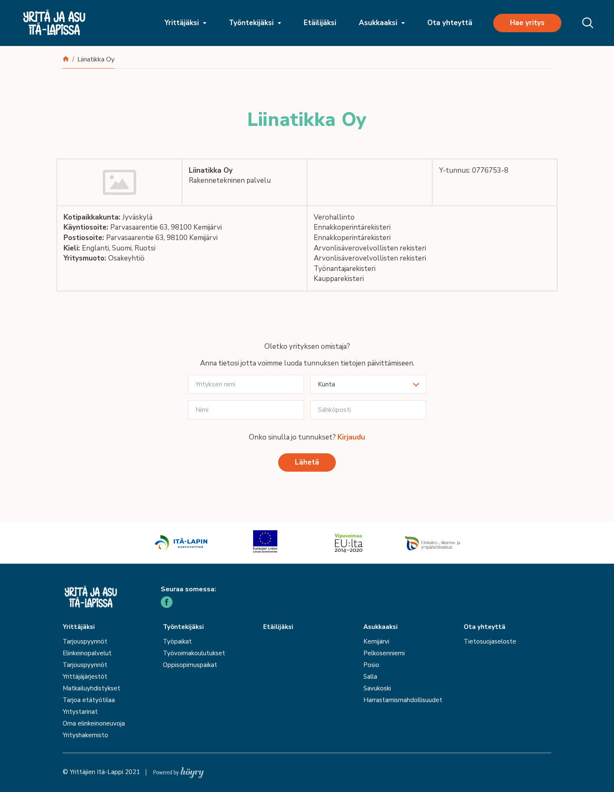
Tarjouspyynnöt (85, 641)
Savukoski (377, 688)
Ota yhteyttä (449, 23)
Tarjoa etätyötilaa (89, 700)
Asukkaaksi (378, 23)
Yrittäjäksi (182, 23)
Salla (370, 676)
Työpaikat (177, 641)
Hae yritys (527, 23)
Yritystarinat (80, 711)
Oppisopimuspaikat (190, 665)
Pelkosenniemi (384, 653)
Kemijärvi (376, 641)
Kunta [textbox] (326, 384)
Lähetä (307, 462)
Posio (371, 665)
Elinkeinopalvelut (87, 653)
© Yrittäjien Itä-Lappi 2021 (101, 772)
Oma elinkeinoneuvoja (94, 723)
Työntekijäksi (251, 23)
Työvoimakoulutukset (194, 653)
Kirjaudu (351, 437)
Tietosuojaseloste (490, 641)
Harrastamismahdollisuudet (402, 700)
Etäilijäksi (320, 23)
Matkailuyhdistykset (91, 688)
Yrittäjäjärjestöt (85, 676)
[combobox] (368, 384)
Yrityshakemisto (85, 735)
